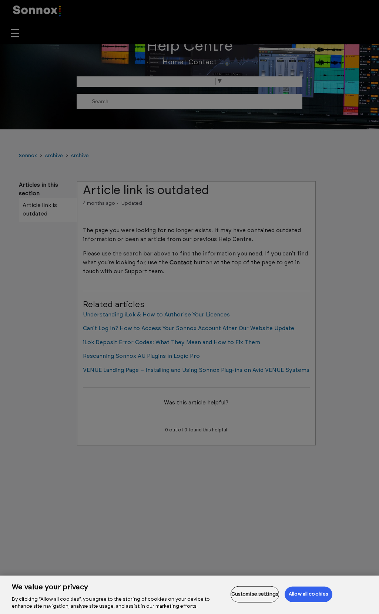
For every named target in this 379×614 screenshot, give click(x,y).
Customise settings (254, 594)
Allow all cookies (308, 594)
